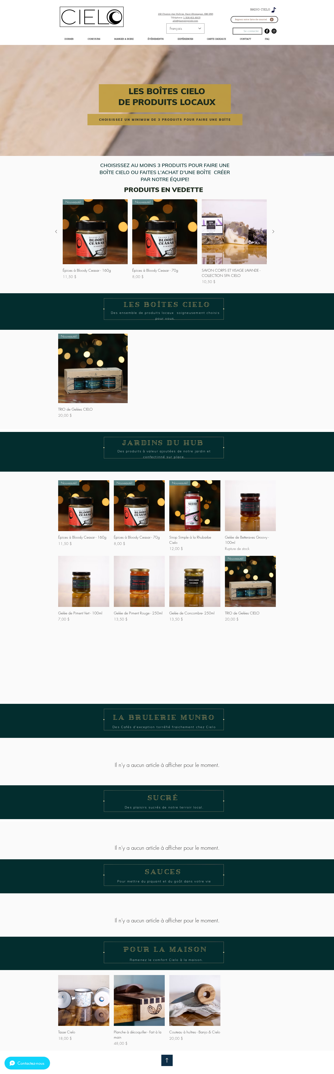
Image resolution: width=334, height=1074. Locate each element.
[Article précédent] (56, 231)
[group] (164, 242)
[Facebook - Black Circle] (266, 31)
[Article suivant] (273, 231)
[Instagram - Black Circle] (274, 31)
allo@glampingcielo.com (185, 21)
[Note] (274, 9)
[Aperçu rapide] (234, 231)
